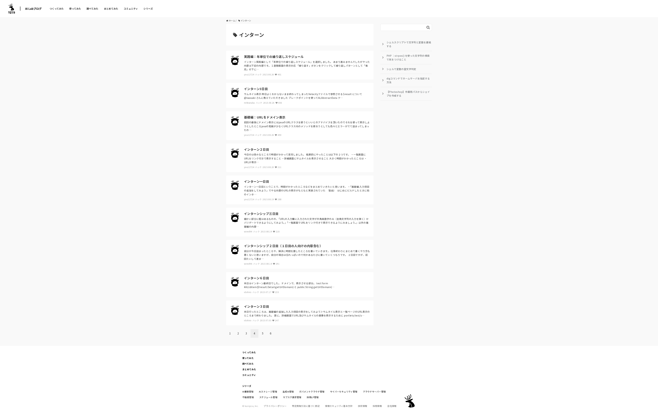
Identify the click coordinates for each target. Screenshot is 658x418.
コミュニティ (131, 8)
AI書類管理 (247, 391)
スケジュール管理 (268, 397)
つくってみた (57, 8)
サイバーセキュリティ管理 (343, 391)
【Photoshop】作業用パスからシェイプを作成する (408, 93)
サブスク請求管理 (292, 397)
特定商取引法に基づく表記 (306, 406)
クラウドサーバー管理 (374, 391)
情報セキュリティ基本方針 (338, 406)
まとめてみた (111, 8)
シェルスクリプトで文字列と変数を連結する (409, 44)
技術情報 (362, 406)
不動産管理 (248, 397)
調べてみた (92, 8)
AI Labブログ (33, 9)
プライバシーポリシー (275, 406)
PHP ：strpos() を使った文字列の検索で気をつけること (408, 57)
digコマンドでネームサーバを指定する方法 (408, 80)
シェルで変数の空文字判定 (401, 69)
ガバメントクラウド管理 (311, 391)
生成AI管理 (288, 391)
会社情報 (392, 406)
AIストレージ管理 (268, 391)
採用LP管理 (313, 397)
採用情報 (377, 406)
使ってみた (75, 8)
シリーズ (148, 8)
